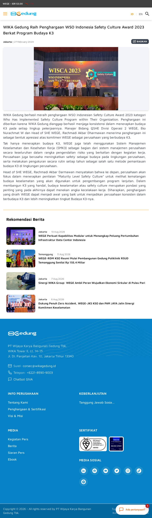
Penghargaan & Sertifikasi (27, 409)
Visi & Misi (15, 416)
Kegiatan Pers (18, 439)
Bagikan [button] (142, 41)
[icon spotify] (83, 481)
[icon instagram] (128, 470)
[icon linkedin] (83, 470)
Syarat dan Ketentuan (119, 510)
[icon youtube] (105, 470)
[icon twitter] (116, 470)
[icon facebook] (94, 470)
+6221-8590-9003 (40, 372)
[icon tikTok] (139, 470)
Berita (12, 446)
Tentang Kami (18, 402)
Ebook (12, 459)
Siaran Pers (16, 452)
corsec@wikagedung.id (39, 366)
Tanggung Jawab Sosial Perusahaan (97, 402)
